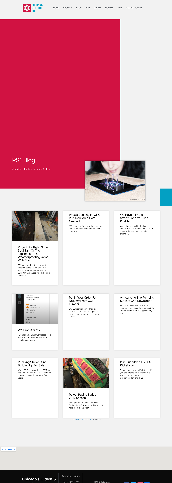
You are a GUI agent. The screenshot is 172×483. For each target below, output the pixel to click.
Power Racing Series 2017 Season (82, 396)
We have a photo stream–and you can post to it (134, 218)
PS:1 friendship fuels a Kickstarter (135, 363)
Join (119, 8)
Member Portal (134, 8)
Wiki (88, 8)
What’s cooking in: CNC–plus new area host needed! (85, 218)
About (66, 8)
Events (97, 8)
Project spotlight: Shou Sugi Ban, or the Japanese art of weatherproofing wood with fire (33, 253)
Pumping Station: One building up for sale (32, 363)
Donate (109, 8)
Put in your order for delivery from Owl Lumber (83, 301)
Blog (79, 8)
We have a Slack (29, 330)
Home (56, 8)
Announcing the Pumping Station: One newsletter (137, 299)
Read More (22, 279)
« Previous (75, 419)
